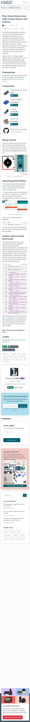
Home (4, 7)
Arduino (15, 353)
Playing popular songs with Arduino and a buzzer (13, 505)
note (21, 360)
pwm (10, 355)
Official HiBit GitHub (16, 132)
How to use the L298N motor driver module (14, 512)
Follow (11, 387)
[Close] (27, 690)
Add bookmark (14, 346)
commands (7, 535)
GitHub (4, 188)
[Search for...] (25, 495)
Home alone (6, 362)
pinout (20, 353)
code (22, 535)
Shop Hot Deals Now (13, 717)
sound (20, 358)
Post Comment (11, 440)
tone (18, 355)
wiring (24, 353)
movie (17, 360)
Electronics (6, 353)
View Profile (19, 387)
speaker (16, 358)
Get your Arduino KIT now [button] (14, 486)
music (13, 360)
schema (5, 355)
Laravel (12, 531)
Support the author (9, 350)
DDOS (12, 539)
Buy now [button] (14, 95)
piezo (8, 360)
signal (4, 360)
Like (5, 346)
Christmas (5, 358)
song (25, 358)
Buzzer (14, 355)
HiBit (5, 25)
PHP (6, 531)
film (25, 360)
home (6, 539)
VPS (18, 539)
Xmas (11, 358)
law (23, 539)
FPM (18, 531)
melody (23, 355)
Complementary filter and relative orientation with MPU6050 (13, 519)
